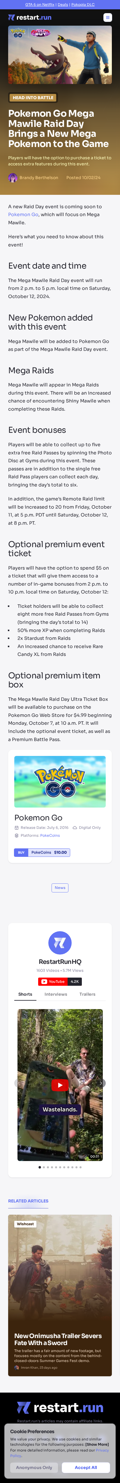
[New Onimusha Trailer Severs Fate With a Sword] (60, 1244)
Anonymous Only (34, 1467)
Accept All (86, 1467)
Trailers (88, 994)
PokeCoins (50, 835)
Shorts (25, 994)
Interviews (56, 994)
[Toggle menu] (108, 17)
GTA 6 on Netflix (39, 4)
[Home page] (29, 17)
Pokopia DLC (83, 4)
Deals (63, 4)
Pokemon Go (23, 215)
